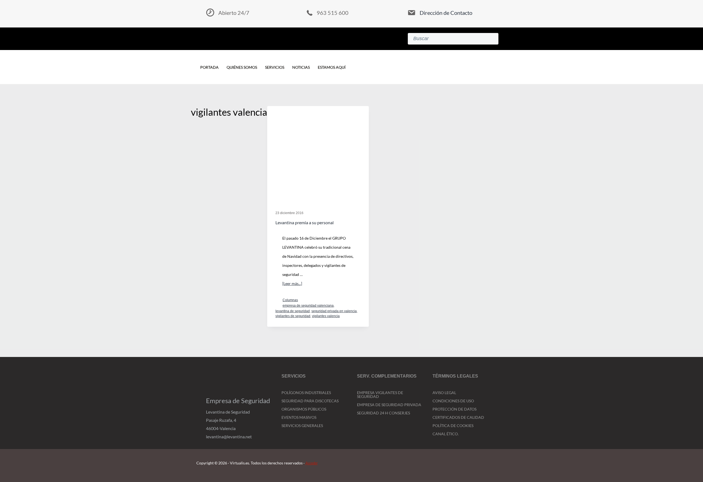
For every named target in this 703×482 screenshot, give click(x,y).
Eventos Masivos (298, 417)
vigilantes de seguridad (292, 316)
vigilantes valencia (326, 316)
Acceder (311, 463)
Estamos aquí (331, 67)
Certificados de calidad (458, 417)
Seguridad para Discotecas (310, 400)
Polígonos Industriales (306, 392)
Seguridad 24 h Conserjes (383, 413)
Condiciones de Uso (453, 400)
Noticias (301, 67)
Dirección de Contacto (446, 12)
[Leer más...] (292, 284)
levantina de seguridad (292, 311)
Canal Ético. (446, 433)
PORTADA (209, 67)
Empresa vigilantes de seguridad (380, 394)
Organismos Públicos (303, 409)
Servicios (274, 67)
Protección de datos (454, 409)
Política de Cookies (453, 425)
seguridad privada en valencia (334, 311)
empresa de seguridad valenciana (308, 306)
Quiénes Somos (242, 67)
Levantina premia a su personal (304, 222)
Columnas (290, 300)
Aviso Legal (444, 392)
